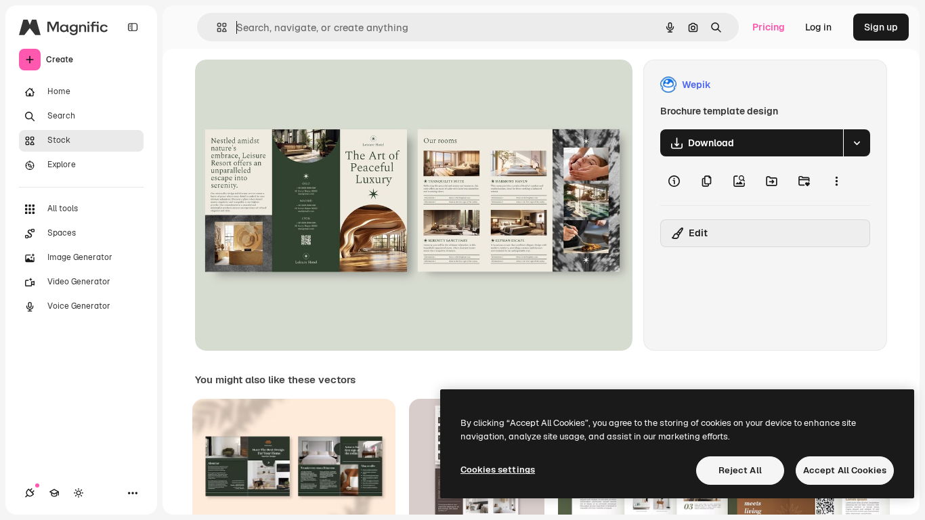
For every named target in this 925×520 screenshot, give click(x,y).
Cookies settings (497, 469)
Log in (818, 27)
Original (282, 85)
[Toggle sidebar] (133, 27)
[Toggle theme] (78, 493)
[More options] (836, 180)
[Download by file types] (856, 142)
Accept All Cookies (844, 470)
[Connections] (30, 493)
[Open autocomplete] (216, 27)
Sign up (881, 27)
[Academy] (54, 493)
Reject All (740, 470)
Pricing (768, 27)
